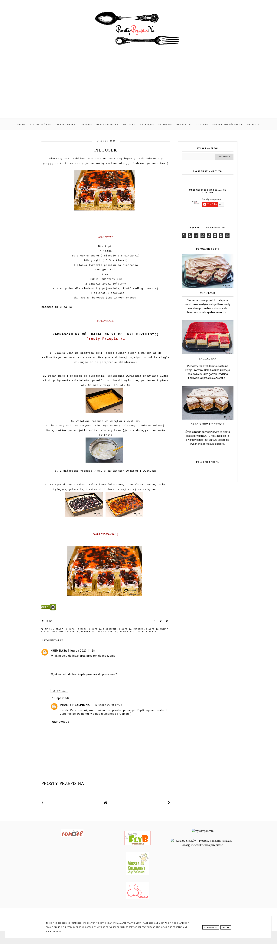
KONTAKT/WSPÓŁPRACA (227, 125)
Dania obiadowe (107, 125)
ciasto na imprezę (131, 629)
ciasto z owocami (52, 632)
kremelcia (59, 650)
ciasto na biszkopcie (103, 629)
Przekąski (147, 125)
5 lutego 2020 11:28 (81, 650)
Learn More (210, 927)
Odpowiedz (59, 691)
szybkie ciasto (147, 632)
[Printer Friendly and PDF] (105, 608)
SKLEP (21, 125)
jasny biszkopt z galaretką (99, 632)
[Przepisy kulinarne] (137, 874)
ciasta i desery (77, 629)
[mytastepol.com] (202, 830)
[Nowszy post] (42, 802)
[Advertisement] (138, 86)
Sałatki (86, 125)
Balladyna (208, 358)
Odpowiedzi (62, 698)
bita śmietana (55, 629)
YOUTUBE (202, 125)
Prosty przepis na (75, 704)
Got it (226, 927)
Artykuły (253, 125)
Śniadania (165, 125)
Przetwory (184, 125)
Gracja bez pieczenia (208, 424)
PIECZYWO (129, 125)
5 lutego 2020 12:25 (108, 704)
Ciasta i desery (66, 125)
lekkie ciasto (127, 632)
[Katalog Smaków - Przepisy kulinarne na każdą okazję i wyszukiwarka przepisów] (202, 845)
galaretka (72, 632)
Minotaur (207, 293)
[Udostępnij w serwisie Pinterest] (167, 622)
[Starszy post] (169, 802)
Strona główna (40, 125)
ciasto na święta (158, 629)
